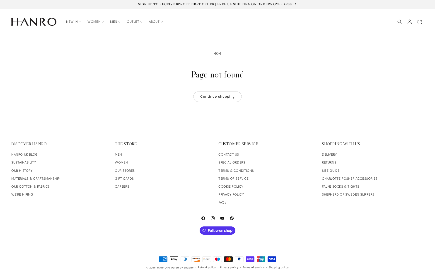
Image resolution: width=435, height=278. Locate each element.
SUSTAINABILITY (23, 162)
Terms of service (253, 267)
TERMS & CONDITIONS (236, 171)
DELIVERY (329, 154)
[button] (400, 22)
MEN (118, 154)
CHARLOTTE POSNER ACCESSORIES (349, 178)
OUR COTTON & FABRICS (30, 186)
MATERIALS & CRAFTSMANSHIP (35, 178)
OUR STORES (125, 171)
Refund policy (207, 267)
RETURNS (329, 162)
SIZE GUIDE (331, 171)
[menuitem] (74, 21)
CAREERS (122, 186)
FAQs (222, 202)
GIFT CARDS (124, 178)
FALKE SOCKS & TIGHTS (340, 186)
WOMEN (121, 162)
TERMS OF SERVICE (233, 178)
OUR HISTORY (22, 171)
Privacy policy (229, 267)
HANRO (162, 267)
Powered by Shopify (180, 267)
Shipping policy (279, 267)
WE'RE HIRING (22, 194)
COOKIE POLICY (230, 186)
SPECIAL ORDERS (231, 162)
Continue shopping (217, 96)
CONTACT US (228, 154)
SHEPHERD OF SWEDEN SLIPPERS (348, 194)
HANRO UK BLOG (24, 154)
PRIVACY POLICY (231, 194)
